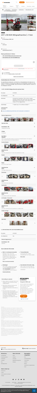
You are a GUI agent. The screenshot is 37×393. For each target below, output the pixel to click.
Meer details (22, 256)
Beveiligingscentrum (4, 363)
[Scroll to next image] (34, 119)
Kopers (14, 355)
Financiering (29, 6)
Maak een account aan (30, 2)
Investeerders (3, 358)
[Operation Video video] (34, 123)
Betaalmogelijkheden (6, 272)
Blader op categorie (4, 6)
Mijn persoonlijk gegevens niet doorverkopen (24, 382)
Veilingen (11, 6)
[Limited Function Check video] (34, 150)
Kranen (25, 366)
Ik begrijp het (34, 390)
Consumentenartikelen (27, 358)
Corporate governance (4, 357)
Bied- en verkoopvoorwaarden (8, 261)
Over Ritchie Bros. (3, 355)
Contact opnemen (32, 348)
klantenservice (5, 69)
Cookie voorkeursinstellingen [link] (18, 383)
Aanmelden (22, 2)
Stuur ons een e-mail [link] (23, 296)
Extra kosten (7, 268)
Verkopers (14, 357)
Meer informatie (25, 299)
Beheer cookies (22, 390)
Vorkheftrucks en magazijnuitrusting (29, 365)
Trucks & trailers (26, 360)
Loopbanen (2, 360)
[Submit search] (16, 2)
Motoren (25, 363)
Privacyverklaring (7, 382)
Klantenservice (3, 370)
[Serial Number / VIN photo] (34, 127)
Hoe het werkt (17, 6)
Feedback (2, 375)
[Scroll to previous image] (2, 119)
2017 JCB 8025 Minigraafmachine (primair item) (12, 55)
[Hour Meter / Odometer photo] (34, 136)
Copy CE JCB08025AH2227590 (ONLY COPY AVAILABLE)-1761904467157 (16, 111)
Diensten (23, 6)
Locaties (33, 6)
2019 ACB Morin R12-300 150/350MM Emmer (11, 57)
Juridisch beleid (14, 382)
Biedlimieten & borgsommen (17, 360)
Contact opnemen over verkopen (6, 374)
